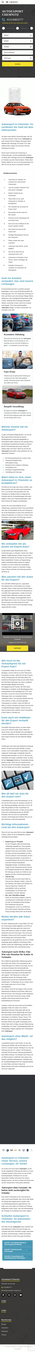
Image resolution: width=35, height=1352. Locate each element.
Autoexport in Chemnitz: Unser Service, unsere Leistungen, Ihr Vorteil (18, 260)
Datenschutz (4, 1328)
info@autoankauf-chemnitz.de (12, 1290)
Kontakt (3, 1324)
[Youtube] (20, 1295)
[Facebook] (3, 1295)
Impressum (4, 1331)
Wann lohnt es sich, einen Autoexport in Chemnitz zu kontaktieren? (16, 201)
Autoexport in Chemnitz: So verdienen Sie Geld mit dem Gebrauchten (17, 182)
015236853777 (15, 19)
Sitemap (3, 1334)
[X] (9, 1295)
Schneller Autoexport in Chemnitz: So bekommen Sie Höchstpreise (17, 268)
